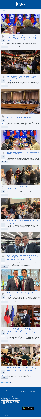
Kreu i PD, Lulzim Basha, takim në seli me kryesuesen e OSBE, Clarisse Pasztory (23, 152)
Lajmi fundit (12, 41)
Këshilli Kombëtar (25, 397)
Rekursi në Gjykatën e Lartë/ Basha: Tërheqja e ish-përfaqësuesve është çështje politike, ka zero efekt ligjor (10, 402)
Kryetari (23, 394)
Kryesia (23, 396)
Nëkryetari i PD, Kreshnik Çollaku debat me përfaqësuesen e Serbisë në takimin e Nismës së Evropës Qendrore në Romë (21, 117)
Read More (4, 47)
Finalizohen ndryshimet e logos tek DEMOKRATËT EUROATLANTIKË (10, 393)
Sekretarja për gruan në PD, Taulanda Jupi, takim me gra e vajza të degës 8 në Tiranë (22, 221)
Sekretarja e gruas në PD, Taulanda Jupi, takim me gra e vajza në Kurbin (23, 187)
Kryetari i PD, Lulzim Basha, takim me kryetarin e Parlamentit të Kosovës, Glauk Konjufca (21, 293)
